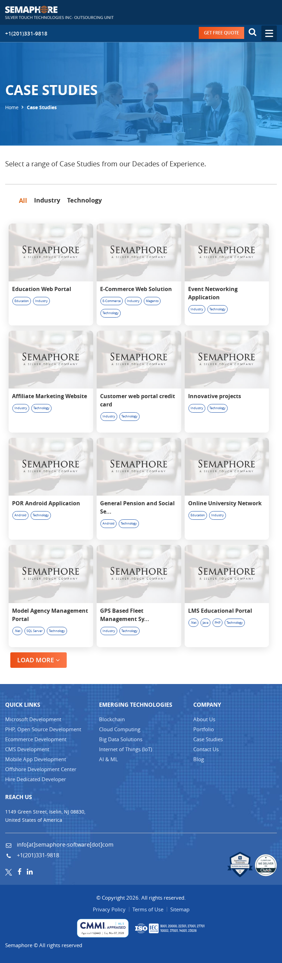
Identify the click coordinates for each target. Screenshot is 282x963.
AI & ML (108, 759)
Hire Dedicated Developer (35, 779)
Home (12, 107)
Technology (110, 313)
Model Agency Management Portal (50, 615)
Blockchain (112, 719)
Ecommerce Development (35, 739)
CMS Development (27, 749)
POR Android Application (46, 503)
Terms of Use (147, 909)
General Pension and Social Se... (137, 507)
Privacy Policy (109, 909)
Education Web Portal (41, 289)
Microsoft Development (33, 719)
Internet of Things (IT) (125, 749)
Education (21, 301)
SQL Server (34, 631)
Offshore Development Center (40, 769)
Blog (198, 759)
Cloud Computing (119, 729)
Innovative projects (214, 396)
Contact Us (206, 749)
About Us (204, 719)
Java (205, 623)
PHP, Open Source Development (43, 729)
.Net (17, 631)
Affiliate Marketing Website (49, 396)
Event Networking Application (213, 293)
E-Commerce (111, 301)
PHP (217, 623)
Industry (41, 301)
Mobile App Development (35, 759)
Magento (152, 301)
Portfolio (203, 729)
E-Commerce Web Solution (136, 289)
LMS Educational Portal (220, 610)
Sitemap (179, 909)
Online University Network (225, 503)
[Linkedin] (30, 871)
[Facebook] (19, 871)
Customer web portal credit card (137, 400)
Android (20, 515)
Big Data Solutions (120, 739)
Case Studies (208, 739)
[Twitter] (8, 871)
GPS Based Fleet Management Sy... (124, 615)
